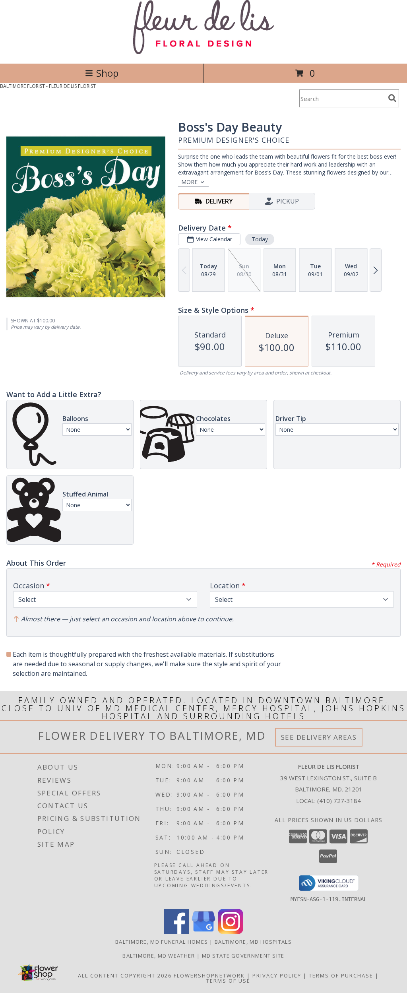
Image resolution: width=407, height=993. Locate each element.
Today (260, 239)
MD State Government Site (243, 955)
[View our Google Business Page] (203, 932)
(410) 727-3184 (339, 801)
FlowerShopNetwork (209, 975)
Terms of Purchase (341, 975)
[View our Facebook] (176, 932)
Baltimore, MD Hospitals (253, 941)
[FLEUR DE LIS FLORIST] (203, 52)
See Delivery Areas (319, 737)
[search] (392, 98)
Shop (107, 73)
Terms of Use (228, 980)
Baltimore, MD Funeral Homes (161, 941)
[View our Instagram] (230, 932)
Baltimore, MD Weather (158, 955)
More (189, 182)
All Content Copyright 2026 (125, 975)
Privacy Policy (276, 975)
